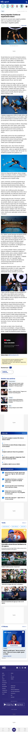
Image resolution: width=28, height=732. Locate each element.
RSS (11, 695)
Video (12, 673)
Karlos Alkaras (15, 526)
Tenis (3, 11)
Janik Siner (23, 526)
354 (3, 479)
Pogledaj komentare (5, 372)
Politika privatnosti (15, 691)
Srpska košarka (12, 381)
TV (11, 675)
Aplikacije (13, 693)
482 (3, 472)
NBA (10, 389)
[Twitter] (20, 667)
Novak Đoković (6, 526)
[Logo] (5, 2)
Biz (3, 677)
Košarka (5, 648)
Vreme (12, 679)
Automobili (4, 692)
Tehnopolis (4, 690)
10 (6, 398)
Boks (10, 405)
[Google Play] (9, 704)
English (12, 677)
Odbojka (10, 397)
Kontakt (12, 697)
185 (3, 485)
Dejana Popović (7, 656)
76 (10, 367)
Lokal (3, 694)
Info (3, 673)
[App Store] (19, 704)
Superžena (4, 686)
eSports (4, 688)
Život (3, 679)
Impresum (13, 687)
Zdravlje (4, 680)
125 (3, 497)
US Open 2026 (5, 541)
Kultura (4, 684)
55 (6, 381)
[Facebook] (17, 667)
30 (6, 406)
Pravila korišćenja (15, 689)
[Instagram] (22, 667)
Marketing (13, 685)
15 (24, 570)
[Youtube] (25, 667)
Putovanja (4, 682)
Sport (3, 675)
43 (6, 389)
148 (3, 491)
